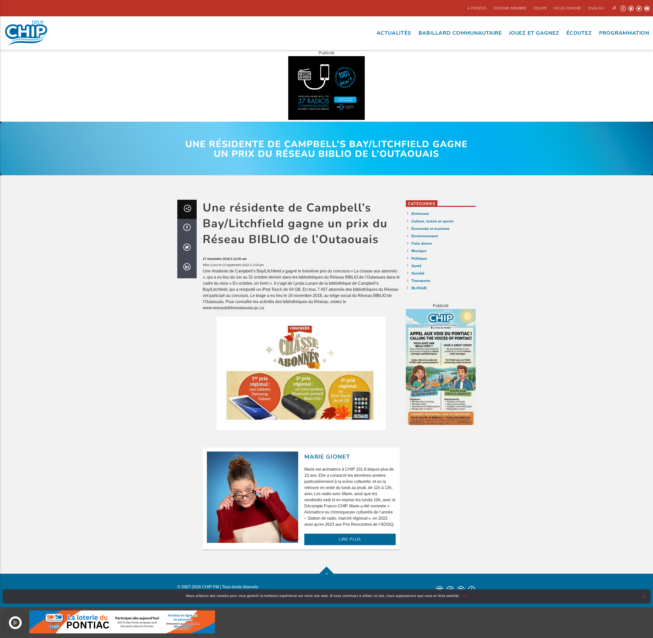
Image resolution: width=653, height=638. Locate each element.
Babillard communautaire (460, 32)
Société (417, 273)
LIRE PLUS (350, 539)
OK (464, 596)
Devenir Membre (510, 8)
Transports (420, 281)
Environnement (424, 236)
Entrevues (420, 213)
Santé (416, 266)
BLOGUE (419, 288)
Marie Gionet (327, 457)
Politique (419, 258)
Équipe (540, 8)
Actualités (394, 32)
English (596, 8)
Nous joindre (567, 8)
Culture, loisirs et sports (432, 221)
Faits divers (421, 243)
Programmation (624, 32)
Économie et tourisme (430, 229)
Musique (418, 251)
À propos (477, 8)
